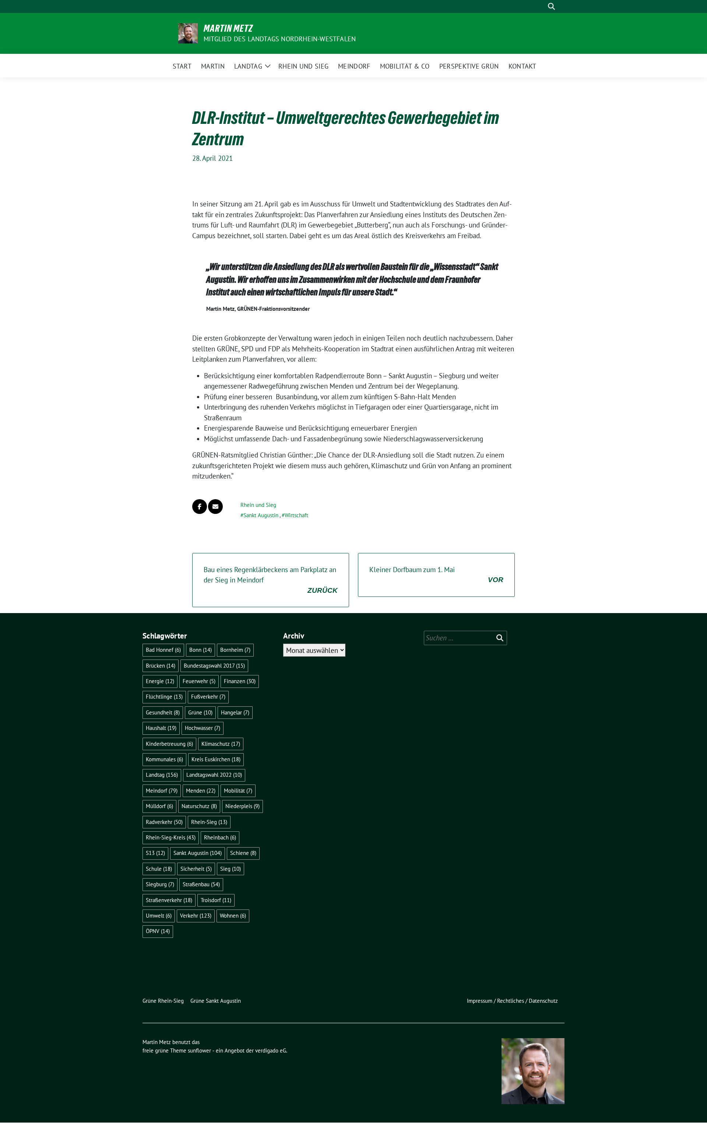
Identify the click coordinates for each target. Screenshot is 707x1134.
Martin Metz (228, 28)
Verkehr (195, 915)
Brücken (160, 665)
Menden (200, 790)
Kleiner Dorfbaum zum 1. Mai (436, 574)
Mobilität (238, 790)
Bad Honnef (163, 649)
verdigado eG (270, 1050)
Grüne (200, 712)
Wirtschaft (296, 515)
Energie (160, 681)
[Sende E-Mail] (215, 506)
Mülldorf (159, 806)
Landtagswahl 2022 (214, 774)
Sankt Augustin (260, 515)
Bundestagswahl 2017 (214, 665)
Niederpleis (242, 806)
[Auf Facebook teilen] (199, 506)
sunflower (199, 1050)
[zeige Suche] (551, 6)
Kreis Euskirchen (215, 759)
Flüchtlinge (164, 696)
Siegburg (160, 884)
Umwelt (159, 915)
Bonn (200, 649)
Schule (159, 868)
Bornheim (235, 649)
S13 (155, 852)
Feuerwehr (199, 681)
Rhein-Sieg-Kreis (171, 837)
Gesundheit (163, 712)
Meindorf (161, 790)
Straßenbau (201, 884)
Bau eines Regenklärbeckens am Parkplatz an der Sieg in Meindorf (271, 579)
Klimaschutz (220, 743)
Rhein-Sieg (209, 821)
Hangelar (235, 712)
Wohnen (233, 915)
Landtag (162, 774)
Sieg (230, 868)
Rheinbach (220, 837)
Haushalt (161, 727)
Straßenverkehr (169, 900)
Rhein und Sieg (258, 504)
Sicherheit (196, 868)
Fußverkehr (208, 696)
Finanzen (240, 681)
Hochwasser (202, 727)
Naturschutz (199, 806)
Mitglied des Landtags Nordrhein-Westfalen (280, 39)
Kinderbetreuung (169, 743)
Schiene (243, 852)
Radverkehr (164, 821)
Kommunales (164, 759)
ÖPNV (158, 931)
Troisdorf (216, 900)
